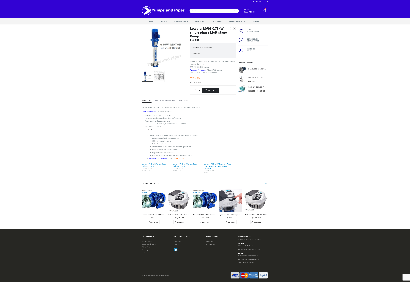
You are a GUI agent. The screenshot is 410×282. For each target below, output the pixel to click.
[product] (242, 69)
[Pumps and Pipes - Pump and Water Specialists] (163, 10)
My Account (257, 1)
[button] (265, 183)
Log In (266, 1)
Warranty (145, 250)
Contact (256, 21)
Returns (176, 244)
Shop (162, 21)
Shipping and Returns (149, 244)
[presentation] (142, 48)
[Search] (235, 11)
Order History (210, 244)
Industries (200, 21)
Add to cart (212, 90)
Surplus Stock (181, 21)
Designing (217, 21)
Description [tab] (147, 100)
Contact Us (177, 241)
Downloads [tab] (184, 100)
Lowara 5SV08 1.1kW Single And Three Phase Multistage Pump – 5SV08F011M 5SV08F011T (217, 166)
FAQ (143, 253)
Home (150, 21)
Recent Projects (237, 21)
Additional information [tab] (165, 100)
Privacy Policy (146, 247)
